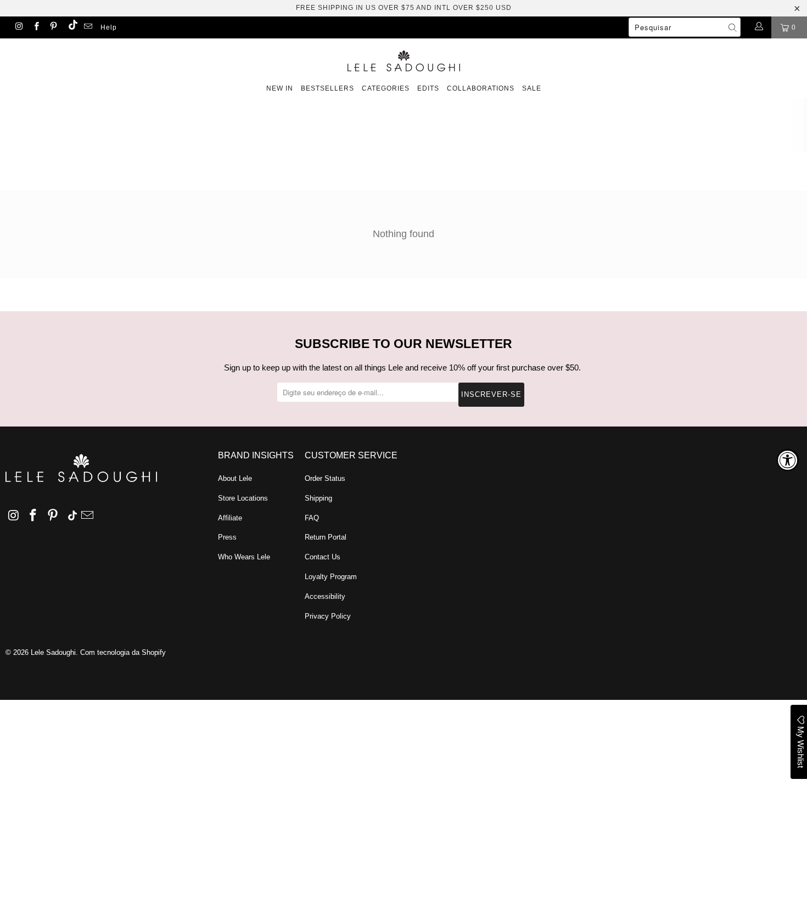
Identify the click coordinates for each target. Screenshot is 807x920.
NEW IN (279, 88)
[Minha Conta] (758, 27)
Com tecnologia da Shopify (123, 652)
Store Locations (243, 498)
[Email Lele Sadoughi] (87, 27)
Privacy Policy (328, 616)
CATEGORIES (386, 88)
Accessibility (325, 596)
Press (227, 537)
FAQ (312, 518)
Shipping (318, 498)
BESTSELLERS (327, 88)
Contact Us (322, 557)
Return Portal (325, 537)
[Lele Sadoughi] (403, 59)
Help (108, 27)
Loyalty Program (331, 577)
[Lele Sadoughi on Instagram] (18, 27)
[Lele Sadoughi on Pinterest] (53, 27)
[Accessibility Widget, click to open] (788, 460)
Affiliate (230, 518)
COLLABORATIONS (480, 88)
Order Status (325, 478)
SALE (531, 88)
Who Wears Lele (244, 557)
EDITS (428, 88)
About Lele (235, 478)
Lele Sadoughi (53, 652)
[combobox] (685, 27)
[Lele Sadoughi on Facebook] (35, 27)
